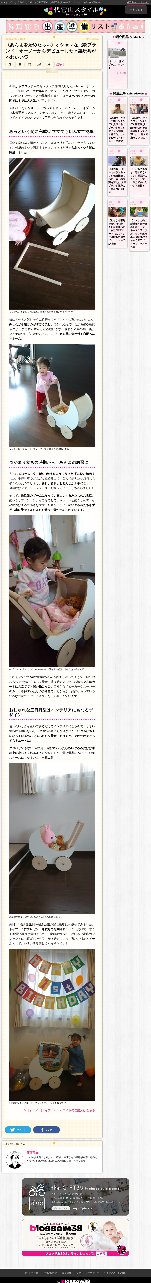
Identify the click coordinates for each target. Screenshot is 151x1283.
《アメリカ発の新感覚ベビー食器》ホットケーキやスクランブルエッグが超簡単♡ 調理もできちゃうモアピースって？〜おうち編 (139, 233)
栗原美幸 (32, 1152)
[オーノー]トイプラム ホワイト (116, 64)
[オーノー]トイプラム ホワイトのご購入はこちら (61, 1110)
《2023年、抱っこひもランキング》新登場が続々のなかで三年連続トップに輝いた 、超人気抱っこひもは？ (139, 127)
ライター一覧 (31, 1272)
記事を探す (136, 9)
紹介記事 (121, 73)
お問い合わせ (50, 1272)
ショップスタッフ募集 (115, 1272)
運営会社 (66, 1272)
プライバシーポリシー (88, 1272)
